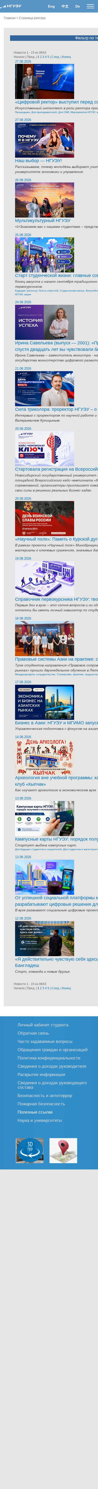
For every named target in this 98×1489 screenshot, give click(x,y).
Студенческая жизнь (72, 290)
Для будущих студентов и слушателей (38, 849)
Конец (66, 57)
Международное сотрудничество (35, 674)
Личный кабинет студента (43, 1024)
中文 (65, 6)
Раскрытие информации (41, 1074)
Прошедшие (22, 112)
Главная (10, 18)
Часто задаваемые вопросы (45, 1041)
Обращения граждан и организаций (53, 1049)
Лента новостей (48, 290)
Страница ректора (32, 18)
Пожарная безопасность (41, 1103)
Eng (51, 6)
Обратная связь (33, 1033)
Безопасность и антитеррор (45, 1095)
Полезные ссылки (35, 1112)
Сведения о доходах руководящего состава (52, 1084)
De (77, 6)
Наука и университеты (40, 1120)
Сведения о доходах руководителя (52, 1066)
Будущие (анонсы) (26, 290)
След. (56, 57)
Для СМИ (63, 112)
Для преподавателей (44, 112)
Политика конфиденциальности (49, 1057)
